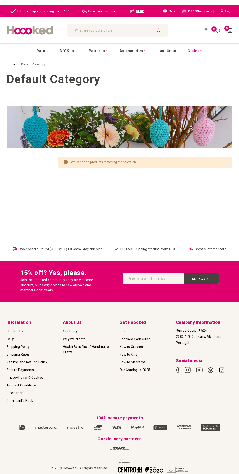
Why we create (74, 339)
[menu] (119, 50)
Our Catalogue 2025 (135, 370)
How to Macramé (133, 362)
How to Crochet (131, 347)
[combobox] (117, 30)
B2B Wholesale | (200, 11)
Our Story (70, 331)
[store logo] (35, 30)
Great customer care (102, 11)
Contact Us (15, 331)
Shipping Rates (18, 354)
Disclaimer (15, 393)
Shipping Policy (18, 347)
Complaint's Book (20, 401)
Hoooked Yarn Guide (135, 339)
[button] (169, 11)
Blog (123, 331)
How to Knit (128, 354)
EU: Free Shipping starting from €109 (43, 11)
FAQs (10, 339)
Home (11, 64)
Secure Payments (20, 370)
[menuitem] (42, 51)
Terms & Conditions (21, 385)
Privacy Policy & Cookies (25, 377)
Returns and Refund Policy (27, 362)
